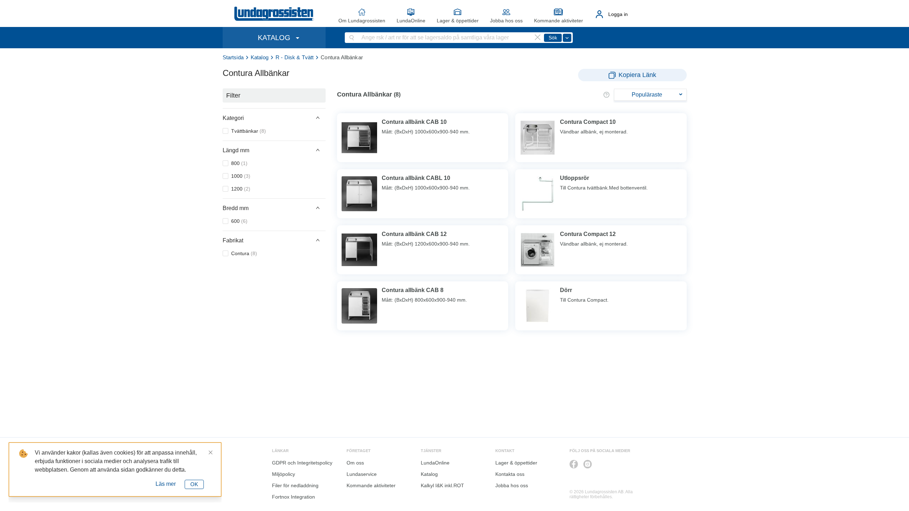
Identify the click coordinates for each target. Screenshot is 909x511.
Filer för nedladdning (295, 485)
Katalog (259, 57)
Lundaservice (362, 474)
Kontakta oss (509, 474)
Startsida (233, 57)
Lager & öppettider (458, 20)
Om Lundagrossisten (361, 20)
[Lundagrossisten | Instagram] (587, 464)
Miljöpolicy (283, 474)
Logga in (618, 14)
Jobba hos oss (506, 20)
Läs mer (166, 484)
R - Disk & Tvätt (295, 57)
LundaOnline (411, 20)
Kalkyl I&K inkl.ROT (442, 485)
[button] (274, 118)
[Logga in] (599, 14)
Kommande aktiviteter (558, 20)
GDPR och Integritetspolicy (302, 463)
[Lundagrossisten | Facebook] (574, 464)
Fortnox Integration (293, 497)
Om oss (355, 463)
